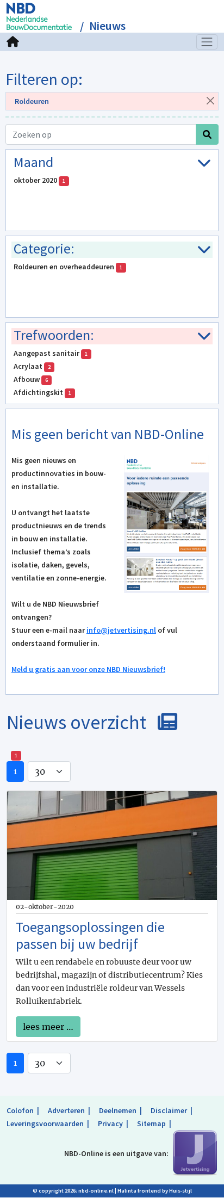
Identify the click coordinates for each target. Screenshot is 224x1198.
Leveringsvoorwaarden (45, 1123)
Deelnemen (117, 1110)
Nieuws (107, 25)
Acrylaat (32, 366)
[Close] (210, 100)
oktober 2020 (39, 180)
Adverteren (66, 1110)
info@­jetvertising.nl (121, 630)
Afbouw (31, 379)
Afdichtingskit (42, 392)
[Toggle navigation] (207, 42)
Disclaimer (169, 1110)
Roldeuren (32, 101)
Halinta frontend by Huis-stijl (154, 1190)
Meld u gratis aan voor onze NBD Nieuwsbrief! (88, 669)
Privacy (110, 1123)
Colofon (20, 1110)
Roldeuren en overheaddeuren (68, 266)
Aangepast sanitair (51, 353)
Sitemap (151, 1123)
